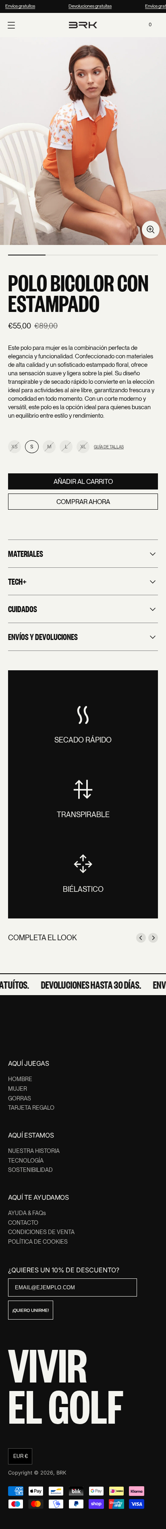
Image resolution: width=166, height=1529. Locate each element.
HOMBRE (20, 1079)
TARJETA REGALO (31, 1107)
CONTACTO (23, 1222)
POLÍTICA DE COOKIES (38, 1241)
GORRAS (19, 1098)
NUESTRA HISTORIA (34, 1151)
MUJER (17, 1089)
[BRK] (83, 25)
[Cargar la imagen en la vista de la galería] (151, 229)
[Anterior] (141, 938)
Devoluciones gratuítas (88, 6)
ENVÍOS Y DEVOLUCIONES (43, 636)
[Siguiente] (153, 938)
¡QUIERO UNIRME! (30, 1310)
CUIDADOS (22, 608)
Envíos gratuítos (19, 6)
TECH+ (17, 581)
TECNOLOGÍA (26, 1160)
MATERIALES (25, 553)
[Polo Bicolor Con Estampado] (83, 141)
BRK (61, 1473)
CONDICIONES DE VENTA (41, 1232)
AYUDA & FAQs (27, 1213)
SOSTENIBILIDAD (30, 1170)
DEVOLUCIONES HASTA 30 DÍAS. (89, 984)
